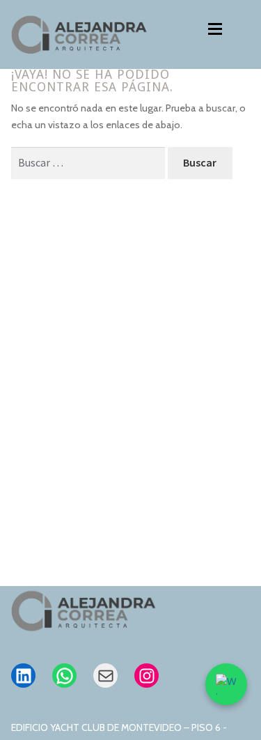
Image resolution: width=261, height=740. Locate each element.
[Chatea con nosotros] (226, 684)
